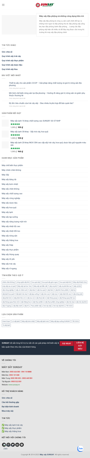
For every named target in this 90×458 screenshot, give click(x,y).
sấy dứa (32, 290)
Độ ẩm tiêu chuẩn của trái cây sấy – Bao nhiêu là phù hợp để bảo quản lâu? (41, 103)
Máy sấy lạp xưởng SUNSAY (60, 321)
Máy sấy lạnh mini (43, 321)
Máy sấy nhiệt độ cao (11, 226)
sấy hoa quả (41, 290)
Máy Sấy (5, 175)
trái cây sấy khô (58, 306)
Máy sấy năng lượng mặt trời (14, 221)
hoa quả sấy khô (65, 282)
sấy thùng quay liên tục (67, 298)
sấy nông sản (77, 294)
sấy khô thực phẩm (61, 290)
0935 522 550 (16, 381)
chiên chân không (8, 282)
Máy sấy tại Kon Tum (25, 286)
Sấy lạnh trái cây (21, 294)
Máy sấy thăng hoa (10, 240)
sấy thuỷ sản (40, 298)
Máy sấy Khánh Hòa (79, 282)
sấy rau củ (30, 298)
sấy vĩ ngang (6, 306)
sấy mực (55, 294)
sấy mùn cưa (45, 294)
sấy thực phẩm (38, 302)
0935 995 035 (16, 378)
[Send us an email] (17, 445)
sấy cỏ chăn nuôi (21, 290)
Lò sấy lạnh (16, 321)
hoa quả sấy (36, 282)
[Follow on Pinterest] (22, 445)
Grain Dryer (6, 321)
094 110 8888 (26, 372)
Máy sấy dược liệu (9, 203)
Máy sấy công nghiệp (11, 198)
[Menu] (3, 5)
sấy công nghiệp (8, 290)
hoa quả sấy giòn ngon (50, 282)
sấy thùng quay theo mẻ (10, 302)
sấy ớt (26, 306)
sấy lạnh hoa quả (8, 294)
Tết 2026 (69, 306)
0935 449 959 (27, 378)
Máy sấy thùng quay (10, 254)
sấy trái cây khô (81, 302)
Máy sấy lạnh (7, 212)
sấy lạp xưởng (34, 294)
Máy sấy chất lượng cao (12, 193)
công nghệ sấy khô (23, 282)
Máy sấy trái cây (9, 264)
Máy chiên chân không (11, 170)
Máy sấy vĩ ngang (9, 268)
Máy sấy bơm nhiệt (10, 184)
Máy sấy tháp (7, 245)
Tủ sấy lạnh (6, 325)
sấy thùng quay (52, 298)
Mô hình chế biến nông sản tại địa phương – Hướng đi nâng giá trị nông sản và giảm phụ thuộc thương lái (47, 94)
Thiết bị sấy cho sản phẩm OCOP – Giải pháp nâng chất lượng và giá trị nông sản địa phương (45, 84)
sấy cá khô (77, 286)
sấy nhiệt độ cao (65, 294)
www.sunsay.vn (14, 385)
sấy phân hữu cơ (19, 298)
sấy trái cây (70, 302)
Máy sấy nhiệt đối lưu (11, 231)
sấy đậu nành (17, 306)
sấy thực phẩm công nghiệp (54, 302)
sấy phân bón (7, 298)
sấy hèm (50, 290)
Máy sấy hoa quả (9, 207)
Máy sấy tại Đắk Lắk (40, 286)
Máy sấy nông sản (9, 236)
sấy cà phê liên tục (65, 286)
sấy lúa (73, 290)
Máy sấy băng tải (9, 179)
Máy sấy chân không (10, 189)
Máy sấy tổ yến (8, 259)
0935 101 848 (14, 375)
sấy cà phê (53, 286)
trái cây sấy (47, 306)
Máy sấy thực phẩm (10, 250)
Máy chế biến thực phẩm (12, 165)
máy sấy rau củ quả (8, 286)
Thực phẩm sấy (36, 306)
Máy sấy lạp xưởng (10, 217)
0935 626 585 (15, 372)
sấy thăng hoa (26, 302)
